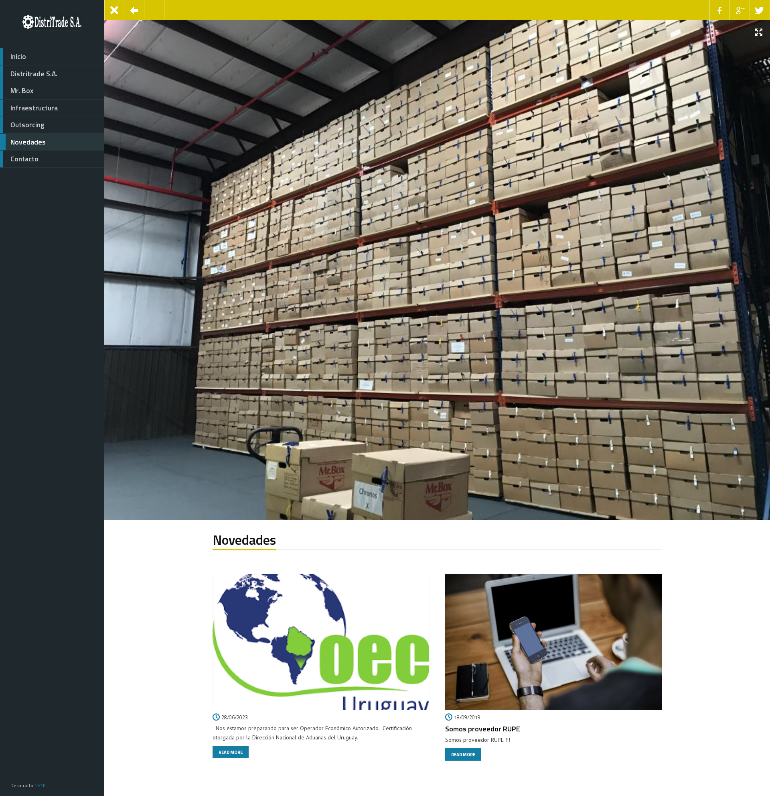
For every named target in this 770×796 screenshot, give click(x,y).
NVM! (39, 785)
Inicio (18, 56)
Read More (231, 752)
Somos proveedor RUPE (482, 728)
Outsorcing (27, 124)
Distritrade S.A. (33, 73)
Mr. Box (21, 90)
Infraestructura (34, 107)
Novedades (28, 141)
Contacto (24, 158)
